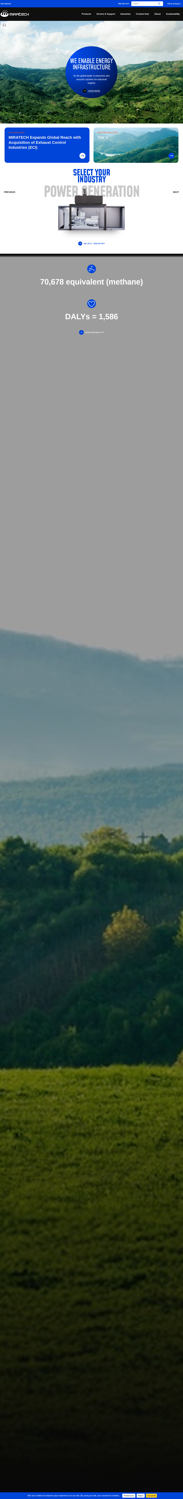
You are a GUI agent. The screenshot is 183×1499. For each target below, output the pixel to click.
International (6, 4)
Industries (125, 14)
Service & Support (105, 14)
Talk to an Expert (173, 4)
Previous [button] (9, 192)
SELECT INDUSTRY (94, 243)
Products (86, 14)
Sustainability (173, 14)
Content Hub (142, 14)
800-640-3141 (123, 4)
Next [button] (176, 192)
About (157, 14)
